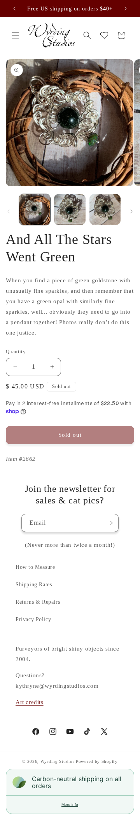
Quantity (16, 351)
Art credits (30, 702)
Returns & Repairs (38, 602)
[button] (15, 35)
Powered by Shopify (97, 761)
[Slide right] (131, 211)
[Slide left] (8, 211)
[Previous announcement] (14, 8)
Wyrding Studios (57, 761)
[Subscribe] (109, 523)
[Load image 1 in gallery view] (34, 209)
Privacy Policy (33, 619)
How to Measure (35, 567)
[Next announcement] (125, 8)
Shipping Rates (34, 584)
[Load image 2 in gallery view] (69, 209)
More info (69, 804)
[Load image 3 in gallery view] (105, 209)
